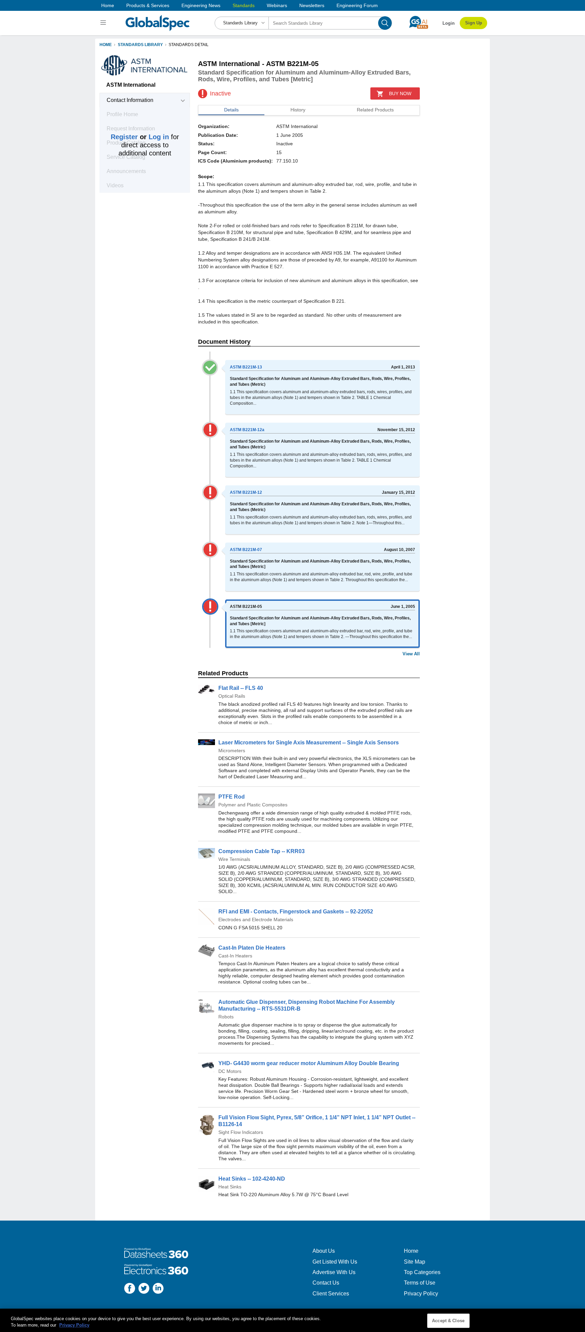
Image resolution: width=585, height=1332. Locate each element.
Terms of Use (419, 1283)
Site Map (414, 1262)
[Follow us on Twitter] (143, 1289)
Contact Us (325, 1283)
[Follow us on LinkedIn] (158, 1289)
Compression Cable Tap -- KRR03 (261, 851)
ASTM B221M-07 (246, 549)
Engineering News (200, 5)
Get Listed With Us (334, 1262)
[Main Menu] (104, 23)
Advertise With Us (333, 1272)
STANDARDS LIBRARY (140, 44)
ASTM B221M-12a (247, 429)
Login (448, 23)
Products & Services (147, 5)
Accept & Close (448, 1320)
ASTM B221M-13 (246, 367)
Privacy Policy (421, 1293)
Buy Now (400, 93)
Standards (244, 5)
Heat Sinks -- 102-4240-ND (251, 1179)
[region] (292, 1320)
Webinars (277, 5)
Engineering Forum (357, 5)
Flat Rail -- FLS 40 (240, 688)
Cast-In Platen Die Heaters (251, 948)
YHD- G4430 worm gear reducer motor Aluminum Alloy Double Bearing (308, 1063)
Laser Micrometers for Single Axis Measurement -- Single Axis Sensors (308, 742)
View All (411, 653)
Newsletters (311, 5)
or (140, 137)
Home (107, 5)
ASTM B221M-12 (246, 492)
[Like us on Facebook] (129, 1289)
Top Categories (422, 1272)
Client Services (330, 1293)
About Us (323, 1251)
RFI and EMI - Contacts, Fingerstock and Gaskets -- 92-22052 (295, 911)
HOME (106, 44)
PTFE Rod (231, 797)
